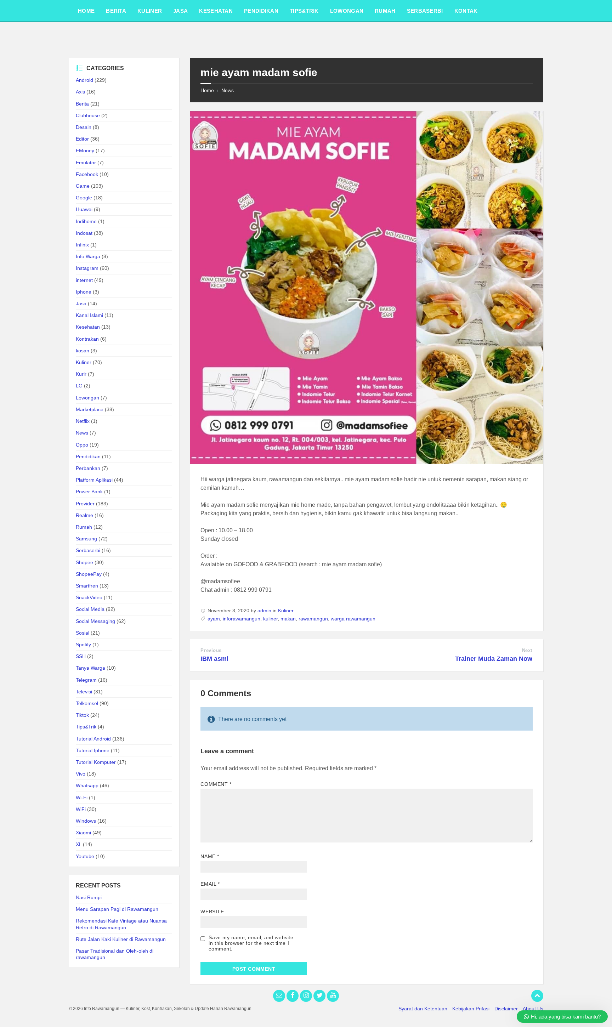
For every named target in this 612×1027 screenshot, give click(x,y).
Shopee (84, 562)
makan (288, 619)
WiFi (81, 809)
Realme (84, 515)
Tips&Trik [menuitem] (304, 11)
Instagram (87, 268)
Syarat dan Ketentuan (422, 1008)
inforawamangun (241, 619)
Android (84, 80)
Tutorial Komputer (96, 762)
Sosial (82, 633)
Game (83, 186)
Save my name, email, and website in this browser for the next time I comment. (251, 943)
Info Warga (88, 256)
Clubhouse (88, 115)
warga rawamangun (353, 619)
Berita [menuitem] (116, 11)
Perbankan (88, 468)
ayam (214, 619)
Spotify (83, 644)
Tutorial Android (93, 739)
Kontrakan (87, 339)
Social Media (90, 609)
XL (78, 844)
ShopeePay (89, 574)
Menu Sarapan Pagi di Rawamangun (117, 909)
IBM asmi (214, 658)
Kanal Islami (89, 315)
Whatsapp (87, 785)
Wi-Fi (81, 797)
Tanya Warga (90, 668)
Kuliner (286, 610)
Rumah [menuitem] (385, 11)
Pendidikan (88, 456)
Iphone (83, 292)
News (227, 90)
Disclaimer (506, 1008)
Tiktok (82, 715)
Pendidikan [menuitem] (261, 11)
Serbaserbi (88, 550)
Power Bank (89, 491)
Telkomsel (87, 703)
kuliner (270, 619)
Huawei (84, 209)
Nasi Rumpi (89, 897)
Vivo (80, 774)
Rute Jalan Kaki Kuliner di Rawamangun (121, 939)
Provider (85, 503)
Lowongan (87, 398)
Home (207, 90)
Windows (86, 821)
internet (84, 280)
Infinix (82, 245)
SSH (81, 656)
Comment (215, 784)
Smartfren (87, 586)
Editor (82, 139)
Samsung (86, 538)
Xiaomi (83, 832)
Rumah (84, 527)
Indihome (86, 221)
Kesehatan (88, 327)
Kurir (81, 374)
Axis (80, 92)
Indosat (84, 233)
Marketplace (89, 409)
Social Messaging (95, 621)
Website (212, 911)
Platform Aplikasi (94, 480)
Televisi (84, 691)
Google (84, 197)
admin (264, 610)
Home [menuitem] (86, 11)
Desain (83, 127)
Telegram (86, 680)
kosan (82, 350)
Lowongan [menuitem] (346, 11)
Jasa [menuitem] (180, 11)
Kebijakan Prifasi (470, 1008)
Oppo (82, 445)
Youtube (85, 856)
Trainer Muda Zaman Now (493, 658)
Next (527, 650)
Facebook (87, 174)
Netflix (83, 421)
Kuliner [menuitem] (149, 11)
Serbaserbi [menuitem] (425, 11)
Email (210, 884)
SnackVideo (89, 597)
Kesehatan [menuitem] (216, 11)
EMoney (85, 150)
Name (209, 856)
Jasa (81, 303)
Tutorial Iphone (92, 750)
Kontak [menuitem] (466, 11)
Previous (210, 650)
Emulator (86, 162)
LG (79, 385)
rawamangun (313, 619)
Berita (82, 104)
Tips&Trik (86, 727)
